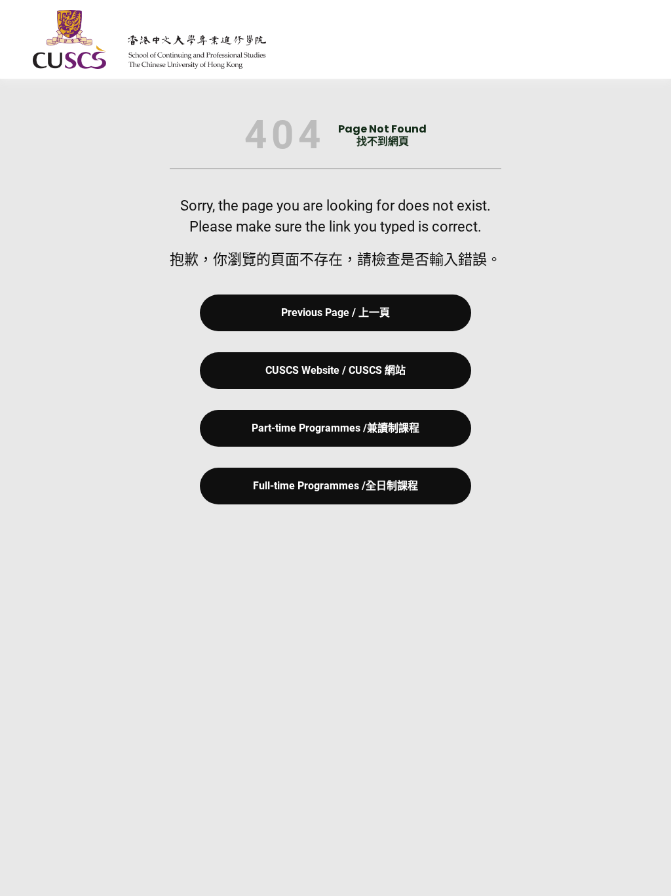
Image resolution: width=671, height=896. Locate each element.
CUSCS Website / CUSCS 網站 (335, 370)
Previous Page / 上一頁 (335, 312)
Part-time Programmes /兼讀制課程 (335, 428)
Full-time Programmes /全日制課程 (335, 485)
